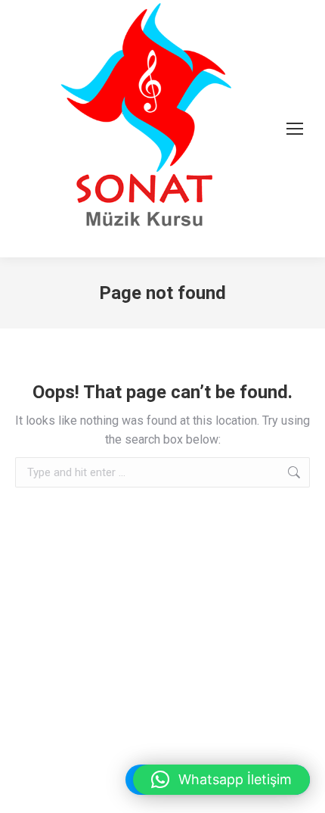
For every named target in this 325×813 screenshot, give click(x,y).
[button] (221, 780)
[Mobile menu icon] (295, 129)
